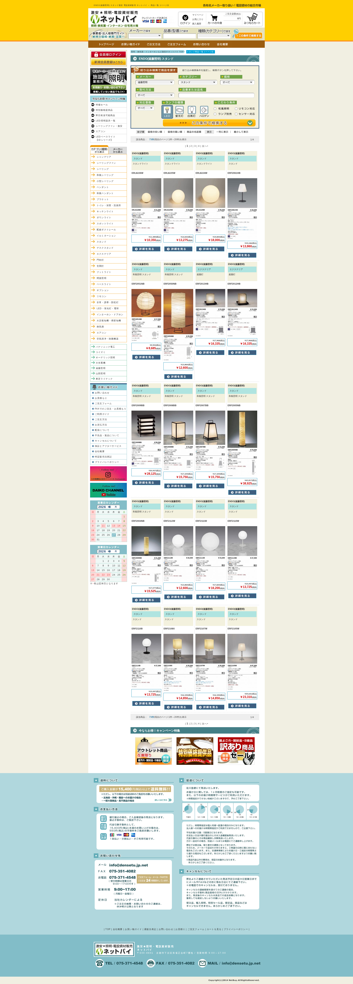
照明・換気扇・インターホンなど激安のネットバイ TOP (157, 52)
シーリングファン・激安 (109, 126)
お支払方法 (101, 424)
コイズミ (101, 352)
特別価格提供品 (104, 110)
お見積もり (101, 398)
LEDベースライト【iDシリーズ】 (105, 138)
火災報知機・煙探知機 (109, 320)
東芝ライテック (104, 379)
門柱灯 (100, 260)
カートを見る (214, 929)
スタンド (101, 241)
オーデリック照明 (105, 357)
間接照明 (101, 278)
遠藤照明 (101, 368)
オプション (103, 290)
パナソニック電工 (105, 347)
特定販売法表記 (103, 456)
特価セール (102, 104)
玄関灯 (100, 266)
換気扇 (100, 326)
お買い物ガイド (133, 929)
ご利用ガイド (102, 414)
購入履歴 (196, 23)
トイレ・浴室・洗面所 (109, 205)
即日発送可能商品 (105, 115)
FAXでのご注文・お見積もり (110, 408)
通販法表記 (150, 929)
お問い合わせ (102, 393)
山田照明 (101, 373)
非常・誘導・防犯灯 (108, 302)
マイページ (197, 15)
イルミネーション (106, 235)
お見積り (180, 929)
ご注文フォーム (103, 403)
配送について (102, 430)
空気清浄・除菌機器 (108, 338)
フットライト (104, 272)
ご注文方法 (101, 419)
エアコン (101, 131)
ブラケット (103, 199)
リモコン (101, 296)
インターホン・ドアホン (110, 314)
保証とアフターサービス (108, 446)
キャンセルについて (106, 440)
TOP (107, 929)
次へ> (205, 146)
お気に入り (197, 19)
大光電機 (101, 363)
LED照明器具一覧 (105, 120)
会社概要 (100, 451)
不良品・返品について (107, 435)
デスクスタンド (105, 248)
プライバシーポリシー (107, 462)
